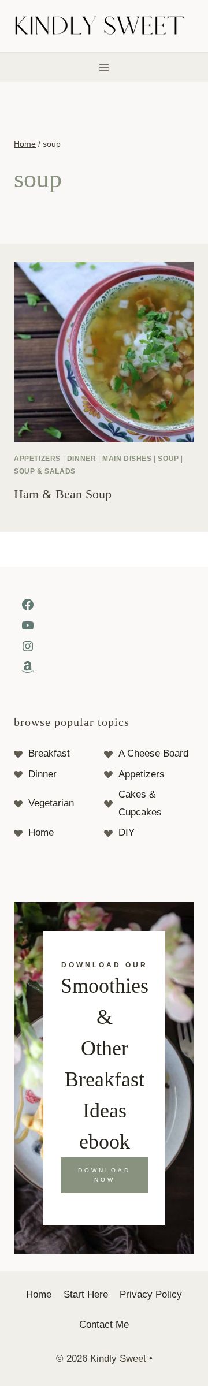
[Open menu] (104, 67)
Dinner (81, 458)
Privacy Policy (151, 1294)
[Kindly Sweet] (104, 26)
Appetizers (141, 774)
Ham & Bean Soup (63, 494)
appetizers (37, 458)
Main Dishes (127, 458)
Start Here (86, 1294)
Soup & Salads (45, 471)
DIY (126, 832)
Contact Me (104, 1324)
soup (168, 458)
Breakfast (49, 753)
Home (41, 832)
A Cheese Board (153, 753)
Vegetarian (51, 803)
